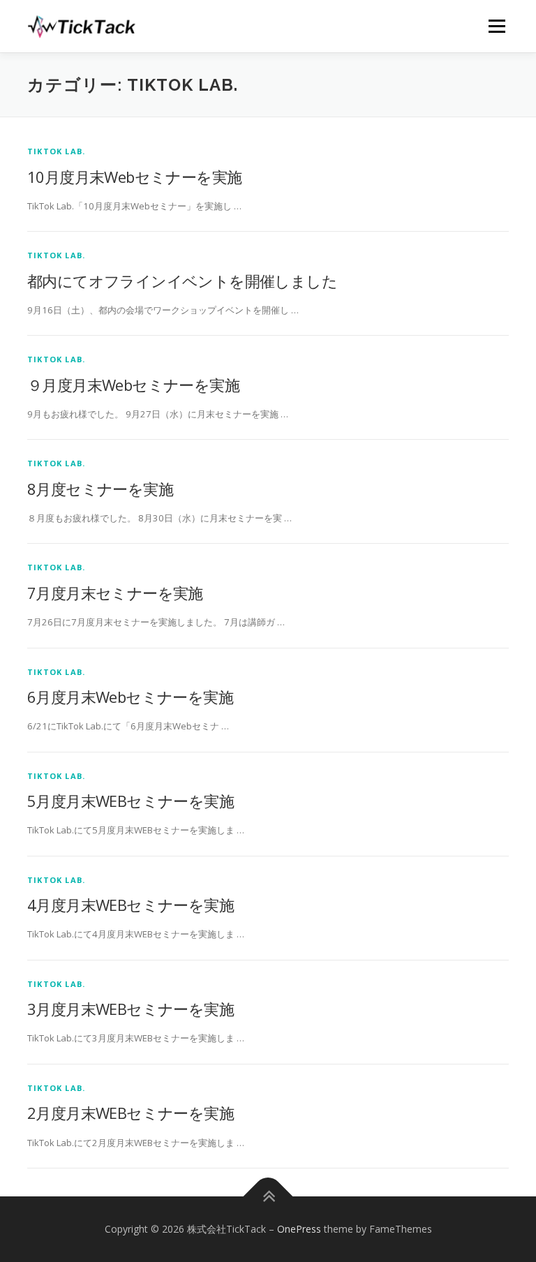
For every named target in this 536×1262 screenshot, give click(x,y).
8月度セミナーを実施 (100, 488)
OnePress (299, 1228)
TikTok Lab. (56, 151)
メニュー (496, 26)
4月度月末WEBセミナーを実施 (130, 904)
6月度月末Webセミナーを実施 (130, 696)
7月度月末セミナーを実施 (115, 592)
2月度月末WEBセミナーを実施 (130, 1112)
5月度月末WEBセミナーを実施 (130, 800)
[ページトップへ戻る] (268, 1196)
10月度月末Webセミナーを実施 (134, 176)
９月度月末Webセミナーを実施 (133, 384)
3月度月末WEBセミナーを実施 (130, 1008)
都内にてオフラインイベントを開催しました (182, 280)
